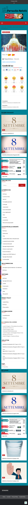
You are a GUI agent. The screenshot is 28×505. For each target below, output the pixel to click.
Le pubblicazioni (6, 315)
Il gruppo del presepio (7, 256)
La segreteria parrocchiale (8, 241)
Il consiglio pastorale (7, 201)
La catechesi (5, 220)
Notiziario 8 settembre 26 (8, 133)
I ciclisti (4, 283)
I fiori (4, 214)
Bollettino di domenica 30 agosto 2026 (10, 155)
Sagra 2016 (4, 176)
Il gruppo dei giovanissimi (8, 246)
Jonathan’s (5, 288)
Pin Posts (5, 194)
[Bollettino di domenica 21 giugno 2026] (14, 470)
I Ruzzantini (5, 293)
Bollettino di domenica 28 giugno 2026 (11, 353)
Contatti (8, 496)
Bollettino (7, 32)
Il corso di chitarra (7, 251)
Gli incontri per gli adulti (8, 222)
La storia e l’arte (6, 196)
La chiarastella (6, 259)
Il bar (4, 236)
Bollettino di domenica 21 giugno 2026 (11, 358)
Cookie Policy (6, 302)
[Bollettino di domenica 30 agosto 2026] (14, 144)
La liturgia (5, 204)
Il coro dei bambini (7, 209)
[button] (2, 23)
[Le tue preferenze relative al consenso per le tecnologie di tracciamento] (25, 502)
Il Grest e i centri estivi (7, 249)
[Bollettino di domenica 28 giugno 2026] (14, 448)
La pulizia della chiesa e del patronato (11, 238)
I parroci (4, 199)
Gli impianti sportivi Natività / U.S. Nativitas (12, 267)
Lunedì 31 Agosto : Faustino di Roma (11, 336)
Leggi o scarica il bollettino (9, 61)
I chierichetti (5, 207)
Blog (3, 32)
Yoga (4, 291)
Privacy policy (6, 307)
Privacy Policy (5, 366)
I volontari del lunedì (7, 243)
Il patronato (5, 233)
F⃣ (14, 3)
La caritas (5, 217)
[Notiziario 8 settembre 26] (14, 123)
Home (4, 496)
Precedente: (11, 102)
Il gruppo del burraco (7, 280)
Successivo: (10, 106)
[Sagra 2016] (14, 166)
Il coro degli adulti (7, 212)
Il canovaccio (5, 286)
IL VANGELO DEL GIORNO (10, 322)
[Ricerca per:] (11, 185)
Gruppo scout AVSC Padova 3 (9, 254)
